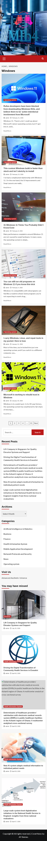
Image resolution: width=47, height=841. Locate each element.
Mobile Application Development (18, 549)
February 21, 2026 (17, 118)
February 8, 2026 (17, 231)
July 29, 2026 (16, 628)
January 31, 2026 (17, 344)
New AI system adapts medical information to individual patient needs (23, 483)
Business (7, 534)
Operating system (10, 100)
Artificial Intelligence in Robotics (18, 529)
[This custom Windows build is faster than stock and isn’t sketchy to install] (23, 150)
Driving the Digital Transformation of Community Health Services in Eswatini (21, 458)
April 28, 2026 (16, 771)
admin (7, 118)
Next (36, 423)
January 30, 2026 (17, 401)
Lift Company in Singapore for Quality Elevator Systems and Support (20, 450)
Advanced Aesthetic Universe (14, 578)
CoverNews (36, 833)
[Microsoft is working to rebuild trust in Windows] (23, 376)
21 (31, 423)
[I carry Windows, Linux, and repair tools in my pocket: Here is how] (23, 320)
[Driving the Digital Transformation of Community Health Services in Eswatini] (23, 649)
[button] (4, 58)
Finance (7, 539)
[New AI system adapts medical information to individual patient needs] (23, 747)
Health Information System (15, 544)
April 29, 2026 (16, 726)
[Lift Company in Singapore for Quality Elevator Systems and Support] (23, 604)
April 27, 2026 (16, 821)
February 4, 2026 (17, 287)
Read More (7, 131)
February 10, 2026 (17, 174)
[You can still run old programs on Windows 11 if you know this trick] (23, 263)
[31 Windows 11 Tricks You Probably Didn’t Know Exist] (23, 207)
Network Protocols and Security (18, 554)
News (6, 559)
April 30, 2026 (16, 673)
